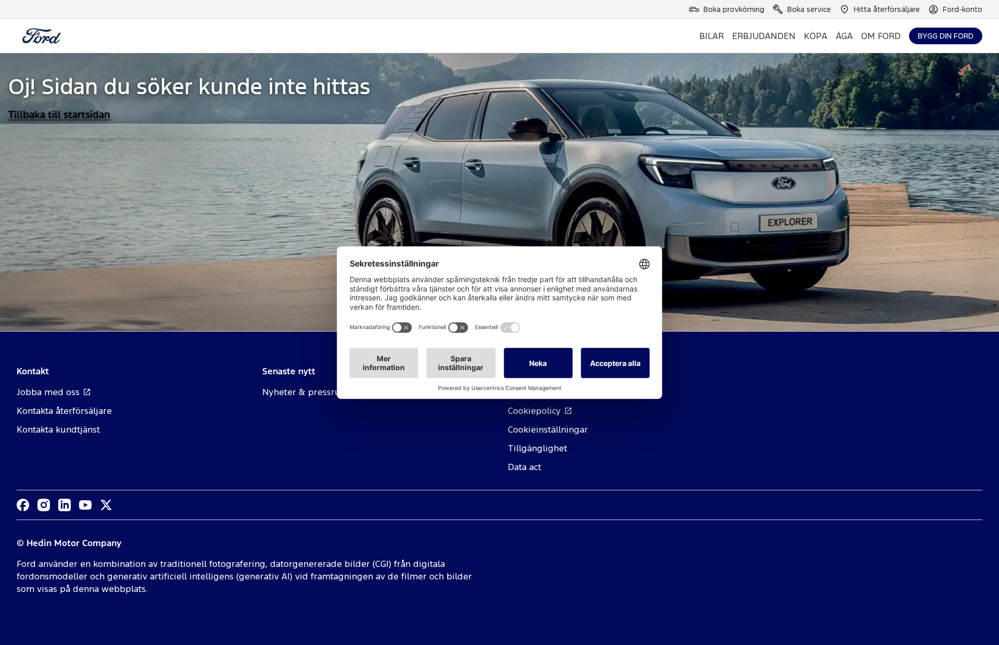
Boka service (809, 9)
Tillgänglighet (537, 448)
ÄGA (844, 36)
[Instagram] (43, 505)
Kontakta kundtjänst (58, 429)
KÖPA (815, 36)
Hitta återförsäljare (887, 9)
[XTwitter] (106, 505)
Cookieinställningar (548, 429)
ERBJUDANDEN (764, 36)
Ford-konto (962, 9)
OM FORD (881, 36)
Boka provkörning (733, 9)
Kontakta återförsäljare (64, 410)
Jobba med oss (48, 392)
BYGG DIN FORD (946, 36)
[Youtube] (85, 505)
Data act (524, 467)
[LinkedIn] (64, 505)
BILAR (711, 36)
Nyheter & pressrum (305, 392)
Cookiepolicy (534, 410)
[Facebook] (23, 505)
